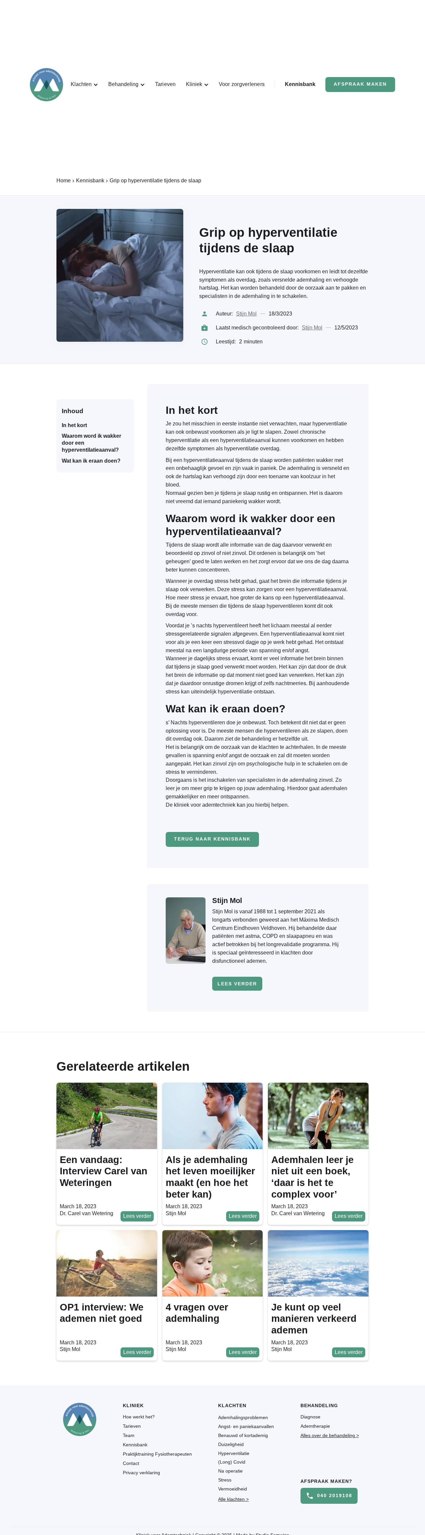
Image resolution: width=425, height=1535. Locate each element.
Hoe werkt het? (139, 1416)
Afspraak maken (360, 84)
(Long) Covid (231, 1462)
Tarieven (165, 84)
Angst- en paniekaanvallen (246, 1426)
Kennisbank (300, 84)
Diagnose (310, 1416)
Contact (131, 1463)
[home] (46, 84)
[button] (84, 84)
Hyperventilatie (233, 1453)
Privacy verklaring (141, 1472)
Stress (224, 1480)
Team (128, 1435)
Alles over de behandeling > (329, 1435)
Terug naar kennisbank (212, 839)
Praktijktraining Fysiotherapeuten (157, 1454)
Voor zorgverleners (242, 84)
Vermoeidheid (232, 1488)
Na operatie (230, 1471)
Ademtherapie (315, 1426)
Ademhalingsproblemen (243, 1417)
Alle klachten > (233, 1499)
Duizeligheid (231, 1444)
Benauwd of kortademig (243, 1435)
